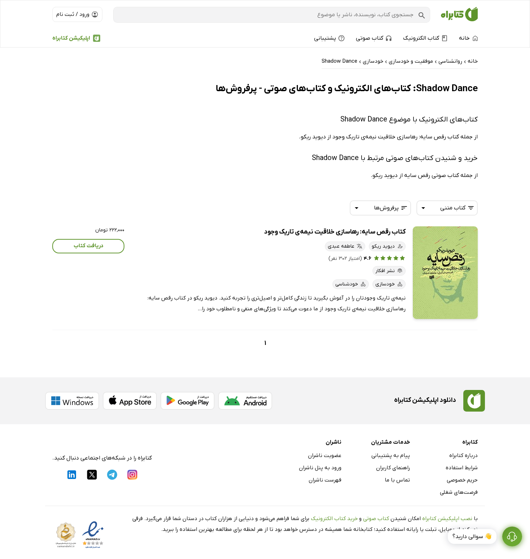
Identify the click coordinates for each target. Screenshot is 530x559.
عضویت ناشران (324, 455)
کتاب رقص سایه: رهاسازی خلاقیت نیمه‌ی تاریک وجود (335, 232)
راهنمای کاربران (393, 467)
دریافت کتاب (88, 245)
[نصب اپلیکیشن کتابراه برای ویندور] (72, 401)
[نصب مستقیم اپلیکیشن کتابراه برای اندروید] (245, 401)
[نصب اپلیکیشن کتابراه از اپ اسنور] (130, 401)
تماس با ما (397, 480)
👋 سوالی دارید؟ (472, 536)
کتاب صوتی (376, 518)
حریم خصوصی (462, 480)
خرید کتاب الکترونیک (334, 518)
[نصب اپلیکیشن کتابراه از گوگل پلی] (187, 401)
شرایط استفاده (462, 467)
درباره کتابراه (463, 455)
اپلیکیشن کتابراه (71, 38)
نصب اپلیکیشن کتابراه (447, 518)
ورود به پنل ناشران (320, 467)
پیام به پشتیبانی (390, 455)
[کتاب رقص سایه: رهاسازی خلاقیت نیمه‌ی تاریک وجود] (445, 272)
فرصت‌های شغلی (459, 492)
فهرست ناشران (325, 480)
